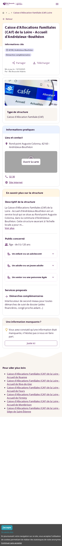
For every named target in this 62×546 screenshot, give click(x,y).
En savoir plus (7, 532)
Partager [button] (19, 63)
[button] (31, 162)
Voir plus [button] (9, 228)
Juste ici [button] (31, 343)
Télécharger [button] (41, 63)
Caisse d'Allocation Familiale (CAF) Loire (32, 12)
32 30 (12, 176)
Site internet (15, 182)
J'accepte (7, 527)
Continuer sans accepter (11, 543)
